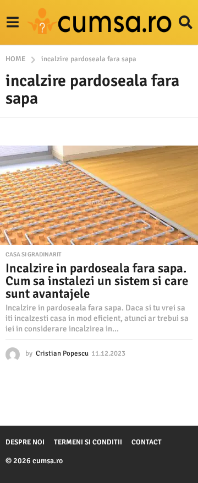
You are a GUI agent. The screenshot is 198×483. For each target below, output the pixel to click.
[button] (12, 23)
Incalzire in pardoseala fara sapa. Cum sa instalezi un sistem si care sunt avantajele (97, 281)
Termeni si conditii (88, 442)
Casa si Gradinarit (34, 254)
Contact (146, 442)
